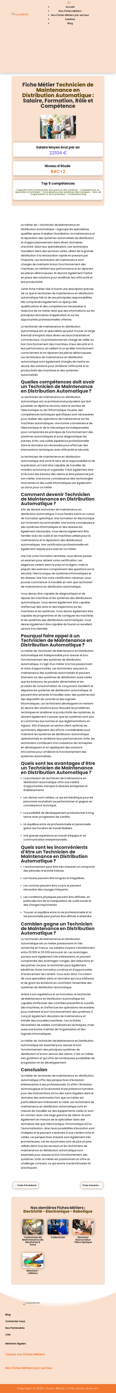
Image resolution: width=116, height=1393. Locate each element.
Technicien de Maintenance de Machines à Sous (32, 1241)
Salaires (70, 19)
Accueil (70, 7)
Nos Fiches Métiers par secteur (70, 15)
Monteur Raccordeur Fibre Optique (83, 1240)
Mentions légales (15, 1343)
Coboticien (58, 1237)
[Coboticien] (58, 1226)
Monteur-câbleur (33, 1272)
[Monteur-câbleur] (33, 1260)
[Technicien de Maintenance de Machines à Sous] (33, 1226)
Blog (70, 23)
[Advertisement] (58, 51)
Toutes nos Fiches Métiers (25, 1354)
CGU (8, 1334)
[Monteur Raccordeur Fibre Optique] (83, 1226)
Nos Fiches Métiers (70, 11)
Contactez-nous (15, 1321)
